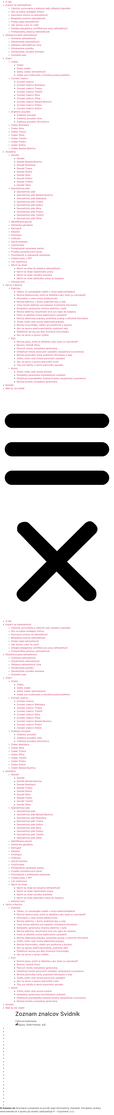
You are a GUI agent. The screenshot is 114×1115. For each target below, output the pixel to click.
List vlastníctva (19, 261)
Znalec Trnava (18, 131)
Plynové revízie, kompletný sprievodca (37, 348)
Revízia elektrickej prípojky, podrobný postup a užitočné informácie (52, 318)
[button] (57, 504)
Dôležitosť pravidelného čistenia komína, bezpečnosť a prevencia (51, 378)
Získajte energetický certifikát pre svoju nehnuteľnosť (39, 28)
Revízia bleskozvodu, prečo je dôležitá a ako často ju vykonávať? (51, 295)
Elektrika (15, 288)
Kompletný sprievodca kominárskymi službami (41, 375)
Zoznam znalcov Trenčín (29, 91)
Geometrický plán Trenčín (30, 215)
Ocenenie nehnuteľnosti (23, 38)
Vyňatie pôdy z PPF (21, 258)
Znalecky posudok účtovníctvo (22, 1064)
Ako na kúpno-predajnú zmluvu (27, 11)
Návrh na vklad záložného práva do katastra (40, 278)
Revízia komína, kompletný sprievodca (37, 381)
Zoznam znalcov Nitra (28, 95)
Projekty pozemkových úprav (26, 251)
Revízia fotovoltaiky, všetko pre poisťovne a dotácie (44, 325)
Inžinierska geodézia (22, 225)
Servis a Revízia (14, 285)
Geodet (15, 155)
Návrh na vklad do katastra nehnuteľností (38, 268)
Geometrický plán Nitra (29, 208)
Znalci (9, 58)
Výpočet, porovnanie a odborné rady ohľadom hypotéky (41, 8)
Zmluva (9, 1091)
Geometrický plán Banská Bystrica (35, 195)
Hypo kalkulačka (14, 1088)
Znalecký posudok (20, 111)
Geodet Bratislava (26, 165)
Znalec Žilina (17, 135)
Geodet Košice (24, 171)
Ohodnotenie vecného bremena (27, 51)
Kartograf (16, 228)
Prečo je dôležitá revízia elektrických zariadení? (42, 315)
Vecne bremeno (14, 1071)
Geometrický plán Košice (30, 205)
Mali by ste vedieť (15, 388)
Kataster (15, 231)
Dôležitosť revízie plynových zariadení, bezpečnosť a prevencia (50, 351)
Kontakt (10, 385)
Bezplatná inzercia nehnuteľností (28, 18)
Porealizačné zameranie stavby (27, 248)
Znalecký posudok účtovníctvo (33, 121)
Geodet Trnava (24, 168)
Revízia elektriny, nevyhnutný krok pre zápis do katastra (46, 311)
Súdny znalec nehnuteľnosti (31, 71)
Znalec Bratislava (20, 125)
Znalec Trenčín (18, 138)
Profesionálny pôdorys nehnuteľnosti (30, 31)
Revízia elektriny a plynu (18, 1104)
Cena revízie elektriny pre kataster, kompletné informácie (47, 305)
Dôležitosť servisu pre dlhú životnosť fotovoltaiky (43, 331)
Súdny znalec (24, 68)
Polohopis (16, 235)
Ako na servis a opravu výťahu (33, 335)
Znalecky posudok (15, 1031)
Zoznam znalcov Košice (29, 108)
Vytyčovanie (17, 245)
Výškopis (16, 238)
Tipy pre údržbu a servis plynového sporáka (40, 365)
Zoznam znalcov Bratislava (31, 85)
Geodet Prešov (24, 178)
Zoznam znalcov (20, 78)
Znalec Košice (18, 145)
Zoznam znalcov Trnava (29, 88)
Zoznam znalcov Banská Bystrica (34, 101)
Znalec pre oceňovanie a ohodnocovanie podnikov (43, 75)
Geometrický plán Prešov (30, 211)
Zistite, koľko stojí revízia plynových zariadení (41, 358)
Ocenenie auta (18, 55)
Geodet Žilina (24, 185)
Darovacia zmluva (15, 1094)
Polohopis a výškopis (17, 1078)
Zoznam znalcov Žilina (28, 98)
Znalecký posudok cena (29, 118)
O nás (9, 1)
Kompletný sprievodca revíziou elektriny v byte (41, 308)
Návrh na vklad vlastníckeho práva (35, 271)
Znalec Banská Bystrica (23, 148)
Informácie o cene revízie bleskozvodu (37, 298)
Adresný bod (18, 281)
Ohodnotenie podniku (22, 48)
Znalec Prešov (18, 141)
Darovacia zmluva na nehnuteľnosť (29, 15)
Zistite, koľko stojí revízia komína (34, 371)
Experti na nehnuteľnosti (18, 5)
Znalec (14, 61)
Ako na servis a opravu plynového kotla (38, 361)
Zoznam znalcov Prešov (29, 105)
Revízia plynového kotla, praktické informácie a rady (44, 355)
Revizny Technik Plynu (28, 345)
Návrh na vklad (19, 265)
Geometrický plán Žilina (29, 218)
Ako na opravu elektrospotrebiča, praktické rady (42, 328)
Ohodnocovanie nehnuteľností (21, 35)
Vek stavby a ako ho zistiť (25, 25)
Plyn (13, 338)
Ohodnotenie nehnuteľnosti (25, 41)
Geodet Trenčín (25, 181)
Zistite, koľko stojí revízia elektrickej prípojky (40, 321)
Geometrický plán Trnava (30, 201)
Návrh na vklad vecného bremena (34, 275)
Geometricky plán (15, 1074)
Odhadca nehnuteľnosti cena (26, 45)
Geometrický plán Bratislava (31, 198)
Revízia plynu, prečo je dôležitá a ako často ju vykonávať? (47, 341)
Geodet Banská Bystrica (29, 161)
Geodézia (11, 151)
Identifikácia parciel (21, 221)
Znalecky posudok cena (18, 1034)
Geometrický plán (20, 188)
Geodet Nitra (23, 175)
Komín (14, 368)
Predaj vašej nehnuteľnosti (25, 21)
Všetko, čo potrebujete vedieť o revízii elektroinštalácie (46, 291)
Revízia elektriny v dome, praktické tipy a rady (41, 301)
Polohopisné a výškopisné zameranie (30, 255)
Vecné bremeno (19, 241)
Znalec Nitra (17, 128)
